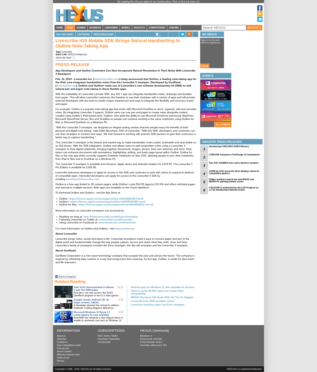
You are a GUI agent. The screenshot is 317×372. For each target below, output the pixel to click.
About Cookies (64, 351)
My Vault (67, 57)
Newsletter (114, 339)
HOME (59, 27)
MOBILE (126, 27)
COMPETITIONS (157, 27)
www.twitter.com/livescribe (115, 219)
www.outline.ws (66, 85)
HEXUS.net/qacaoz (77, 54)
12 (119, 287)
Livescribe (67, 52)
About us (61, 336)
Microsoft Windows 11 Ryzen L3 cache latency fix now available (92, 313)
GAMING (81, 27)
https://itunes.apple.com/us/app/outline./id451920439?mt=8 (106, 198)
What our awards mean (68, 354)
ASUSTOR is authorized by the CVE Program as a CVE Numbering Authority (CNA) (234, 189)
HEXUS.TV (139, 27)
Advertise (61, 339)
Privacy (60, 361)
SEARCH (253, 27)
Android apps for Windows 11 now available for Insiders (162, 287)
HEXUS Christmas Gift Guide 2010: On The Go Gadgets (162, 297)
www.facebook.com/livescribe (117, 222)
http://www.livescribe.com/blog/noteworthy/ (110, 216)
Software (83, 34)
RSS (100, 336)
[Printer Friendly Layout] (196, 35)
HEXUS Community (154, 330)
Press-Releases (104, 34)
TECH (70, 27)
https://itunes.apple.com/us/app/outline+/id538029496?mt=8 (107, 201)
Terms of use (63, 357)
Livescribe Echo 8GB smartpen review (152, 301)
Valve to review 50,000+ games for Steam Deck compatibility (157, 292)
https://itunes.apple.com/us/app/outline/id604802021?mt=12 (115, 204)
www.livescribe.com (106, 79)
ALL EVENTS (223, 124)
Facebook (103, 339)
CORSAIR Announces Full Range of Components (234, 155)
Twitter (114, 336)
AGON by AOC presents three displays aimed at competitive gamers (234, 172)
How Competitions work (69, 345)
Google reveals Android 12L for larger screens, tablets (91, 301)
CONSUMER (111, 27)
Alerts (107, 336)
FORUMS (174, 27)
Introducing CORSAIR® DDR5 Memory (229, 146)
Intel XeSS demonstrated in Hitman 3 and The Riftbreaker (94, 288)
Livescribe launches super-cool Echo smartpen (157, 304)
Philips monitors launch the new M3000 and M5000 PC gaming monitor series (231, 180)
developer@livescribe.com (82, 179)
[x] (197, 1)
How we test (63, 348)
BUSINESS (95, 27)
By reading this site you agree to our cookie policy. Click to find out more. (157, 1)
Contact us (62, 342)
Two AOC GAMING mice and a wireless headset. (234, 163)
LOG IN (204, 66)
